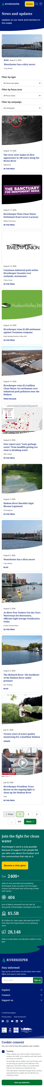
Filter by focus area (12, 89)
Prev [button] (10, 814)
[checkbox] (3, 1051)
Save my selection (22, 1082)
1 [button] (20, 814)
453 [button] (19, 821)
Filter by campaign (12, 102)
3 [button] (36, 814)
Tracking (9, 1051)
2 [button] (28, 814)
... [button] (11, 821)
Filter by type (9, 77)
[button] (30, 821)
